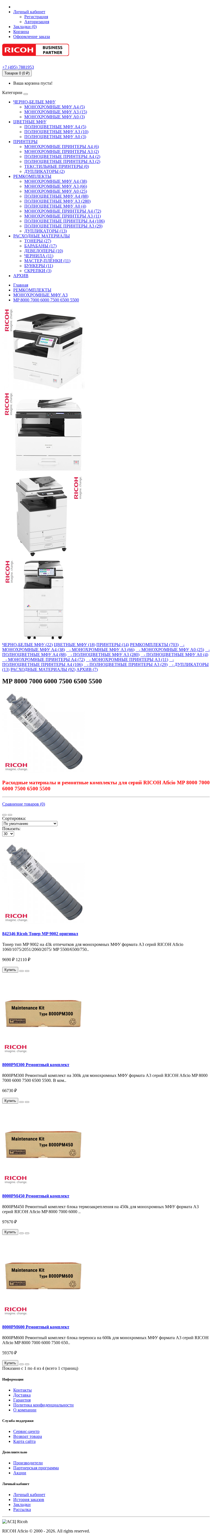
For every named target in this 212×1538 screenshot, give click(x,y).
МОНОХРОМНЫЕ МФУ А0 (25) (55, 191)
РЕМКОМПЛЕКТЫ (32, 176)
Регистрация (36, 16)
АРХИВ (20, 275)
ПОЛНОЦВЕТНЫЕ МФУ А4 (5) (55, 126)
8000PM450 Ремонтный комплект (35, 1196)
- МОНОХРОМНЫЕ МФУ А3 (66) (100, 649)
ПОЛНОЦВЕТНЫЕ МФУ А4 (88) (56, 196)
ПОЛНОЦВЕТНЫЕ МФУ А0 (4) (55, 206)
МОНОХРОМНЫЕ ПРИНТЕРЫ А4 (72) (62, 211)
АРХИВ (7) (87, 669)
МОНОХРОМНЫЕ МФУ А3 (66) (55, 186)
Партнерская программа (36, 1467)
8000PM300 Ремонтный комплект (35, 1064)
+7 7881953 (18, 67)
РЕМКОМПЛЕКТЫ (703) (154, 644)
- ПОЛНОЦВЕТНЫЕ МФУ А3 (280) (103, 654)
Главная (20, 285)
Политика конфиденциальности (43, 1405)
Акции (19, 1472)
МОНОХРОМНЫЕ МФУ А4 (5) (54, 107)
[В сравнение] (27, 971)
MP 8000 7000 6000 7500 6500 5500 (46, 300)
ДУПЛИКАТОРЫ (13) (45, 231)
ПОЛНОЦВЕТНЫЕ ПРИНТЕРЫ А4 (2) (62, 156)
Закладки (22, 1504)
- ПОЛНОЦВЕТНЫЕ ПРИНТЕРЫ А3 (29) (126, 664)
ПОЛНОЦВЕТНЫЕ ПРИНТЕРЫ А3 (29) (63, 226)
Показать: (11, 828)
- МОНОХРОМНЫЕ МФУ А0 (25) (170, 649)
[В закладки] (21, 971)
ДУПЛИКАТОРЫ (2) (44, 171)
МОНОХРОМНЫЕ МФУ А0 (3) (54, 116)
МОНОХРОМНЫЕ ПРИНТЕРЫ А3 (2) (61, 151)
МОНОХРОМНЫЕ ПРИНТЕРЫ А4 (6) (61, 146)
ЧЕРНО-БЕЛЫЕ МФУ (34, 102)
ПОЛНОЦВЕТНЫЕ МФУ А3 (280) (57, 201)
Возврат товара (27, 1436)
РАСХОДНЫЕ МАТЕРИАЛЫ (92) (42, 669)
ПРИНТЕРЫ (25, 141)
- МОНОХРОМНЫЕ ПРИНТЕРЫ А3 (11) (127, 659)
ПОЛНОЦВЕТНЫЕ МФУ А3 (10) (56, 131)
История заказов (28, 1499)
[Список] (4, 815)
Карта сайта (24, 1441)
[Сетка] (10, 815)
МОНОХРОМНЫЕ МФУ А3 (40, 295)
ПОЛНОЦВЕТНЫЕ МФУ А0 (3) (55, 136)
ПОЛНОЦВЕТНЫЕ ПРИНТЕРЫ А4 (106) (64, 221)
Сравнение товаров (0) (23, 804)
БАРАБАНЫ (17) (40, 246)
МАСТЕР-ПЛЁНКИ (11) (47, 260)
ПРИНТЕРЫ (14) (112, 644)
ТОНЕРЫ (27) (37, 241)
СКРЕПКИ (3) (37, 270)
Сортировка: (14, 818)
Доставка (22, 1395)
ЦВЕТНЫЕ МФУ (29, 121)
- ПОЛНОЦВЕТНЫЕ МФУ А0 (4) (174, 654)
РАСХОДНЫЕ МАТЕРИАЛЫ (41, 236)
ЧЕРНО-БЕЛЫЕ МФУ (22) (27, 644)
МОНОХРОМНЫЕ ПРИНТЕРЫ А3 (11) (62, 216)
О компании (24, 1410)
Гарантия (22, 1400)
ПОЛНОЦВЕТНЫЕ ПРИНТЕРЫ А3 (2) (62, 161)
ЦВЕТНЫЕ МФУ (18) (74, 644)
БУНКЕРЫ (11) (38, 265)
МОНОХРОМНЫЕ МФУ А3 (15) (55, 111)
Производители (28, 1463)
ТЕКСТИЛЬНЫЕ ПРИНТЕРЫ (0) (56, 166)
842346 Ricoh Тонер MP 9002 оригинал (40, 933)
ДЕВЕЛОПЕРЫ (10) (43, 250)
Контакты (22, 1390)
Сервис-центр (26, 1431)
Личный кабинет (29, 1494)
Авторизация (36, 21)
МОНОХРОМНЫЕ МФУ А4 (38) (55, 181)
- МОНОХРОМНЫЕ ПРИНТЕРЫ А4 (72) (43, 659)
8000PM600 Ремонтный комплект (35, 1327)
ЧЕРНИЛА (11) (38, 255)
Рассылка (22, 1509)
